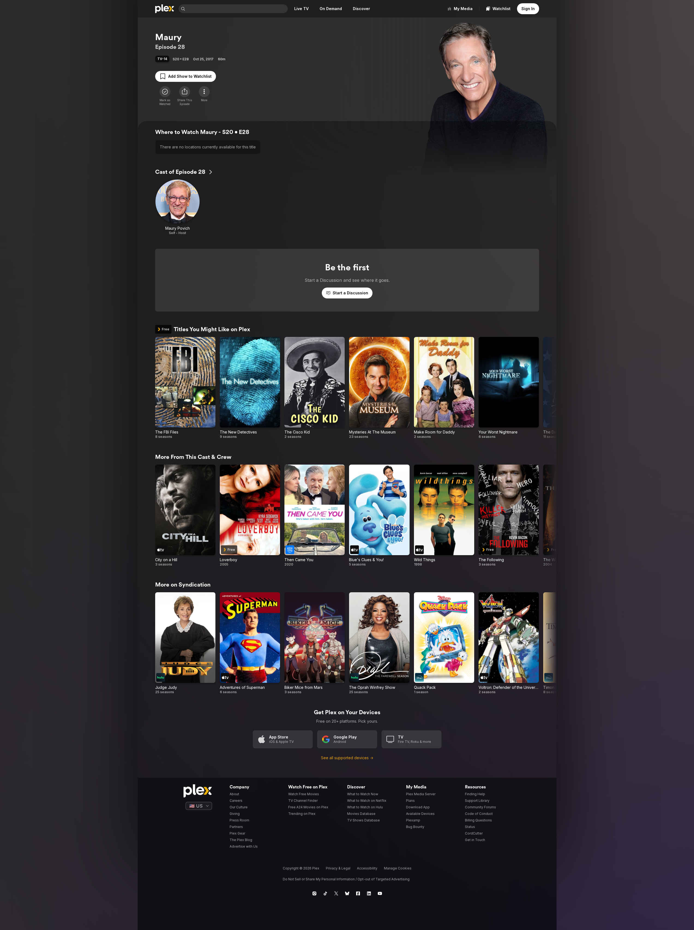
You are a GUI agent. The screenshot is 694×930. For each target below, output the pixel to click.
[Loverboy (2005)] (250, 516)
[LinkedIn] (368, 893)
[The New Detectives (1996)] (250, 388)
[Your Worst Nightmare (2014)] (509, 388)
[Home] (164, 8)
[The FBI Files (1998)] (185, 388)
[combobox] (237, 8)
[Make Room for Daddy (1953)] (444, 388)
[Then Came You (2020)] (314, 516)
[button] (184, 96)
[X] (336, 893)
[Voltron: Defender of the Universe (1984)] (509, 643)
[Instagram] (314, 893)
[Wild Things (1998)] (444, 516)
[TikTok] (325, 893)
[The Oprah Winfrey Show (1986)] (379, 643)
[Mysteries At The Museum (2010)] (379, 388)
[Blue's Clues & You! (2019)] (379, 516)
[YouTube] (379, 893)
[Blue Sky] (347, 893)
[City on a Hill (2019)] (185, 516)
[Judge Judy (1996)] (185, 643)
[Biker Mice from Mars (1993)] (314, 643)
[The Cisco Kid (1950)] (314, 388)
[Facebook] (358, 893)
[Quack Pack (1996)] (444, 643)
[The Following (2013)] (509, 516)
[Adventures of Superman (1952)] (250, 643)
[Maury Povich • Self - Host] (177, 207)
